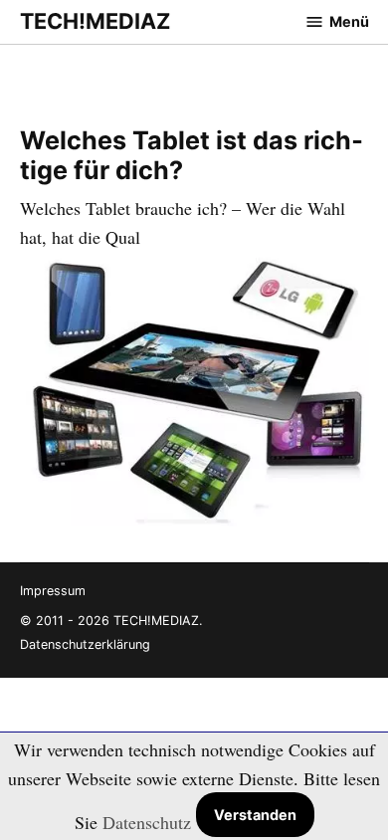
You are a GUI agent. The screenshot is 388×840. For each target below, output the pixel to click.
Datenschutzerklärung (85, 644)
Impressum (53, 590)
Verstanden (255, 814)
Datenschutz (146, 822)
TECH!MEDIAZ (95, 21)
